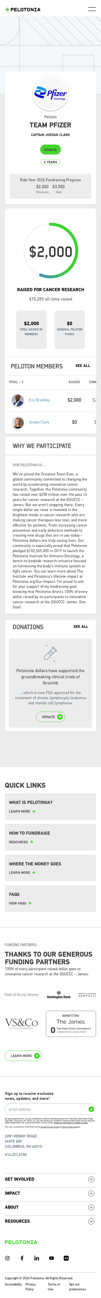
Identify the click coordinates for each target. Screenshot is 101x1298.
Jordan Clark (39, 422)
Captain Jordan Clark (50, 135)
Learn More (21, 1056)
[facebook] (22, 1258)
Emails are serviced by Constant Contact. (71, 1122)
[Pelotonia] (21, 1242)
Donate (50, 150)
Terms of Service (69, 1127)
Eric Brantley (39, 400)
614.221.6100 (15, 1155)
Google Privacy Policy (50, 1127)
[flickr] (66, 1258)
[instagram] (7, 1258)
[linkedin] (36, 1258)
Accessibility (13, 1284)
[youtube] (51, 1258)
